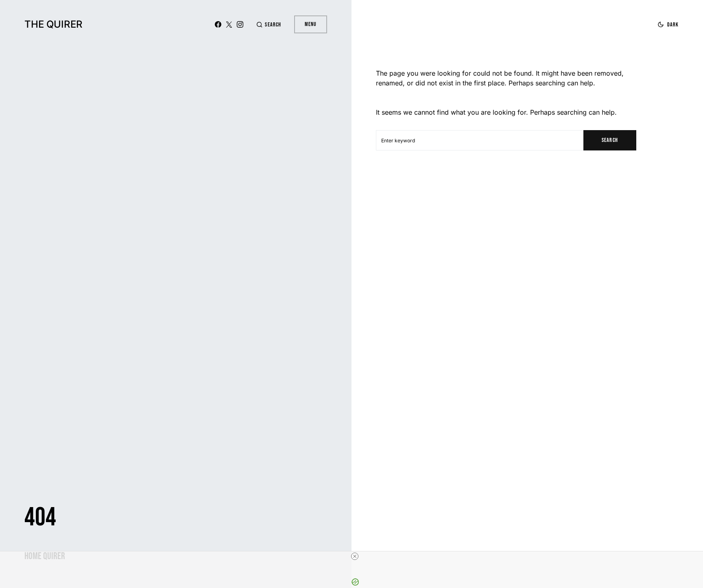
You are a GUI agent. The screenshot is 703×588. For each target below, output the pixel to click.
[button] (268, 24)
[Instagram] (240, 24)
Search (610, 140)
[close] (354, 556)
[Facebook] (218, 24)
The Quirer (53, 24)
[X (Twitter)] (229, 24)
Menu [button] (311, 24)
